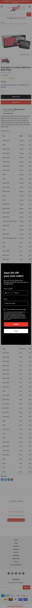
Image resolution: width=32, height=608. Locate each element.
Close (16, 331)
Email (5, 299)
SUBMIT (16, 324)
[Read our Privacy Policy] (27, 312)
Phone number (8, 289)
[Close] (29, 265)
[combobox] (8, 293)
